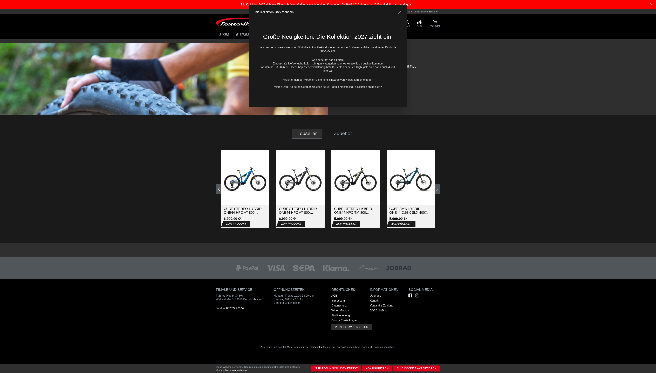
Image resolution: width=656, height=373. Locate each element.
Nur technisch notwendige (336, 368)
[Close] (400, 12)
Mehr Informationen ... (237, 370)
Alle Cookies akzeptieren (416, 368)
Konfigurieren (377, 368)
